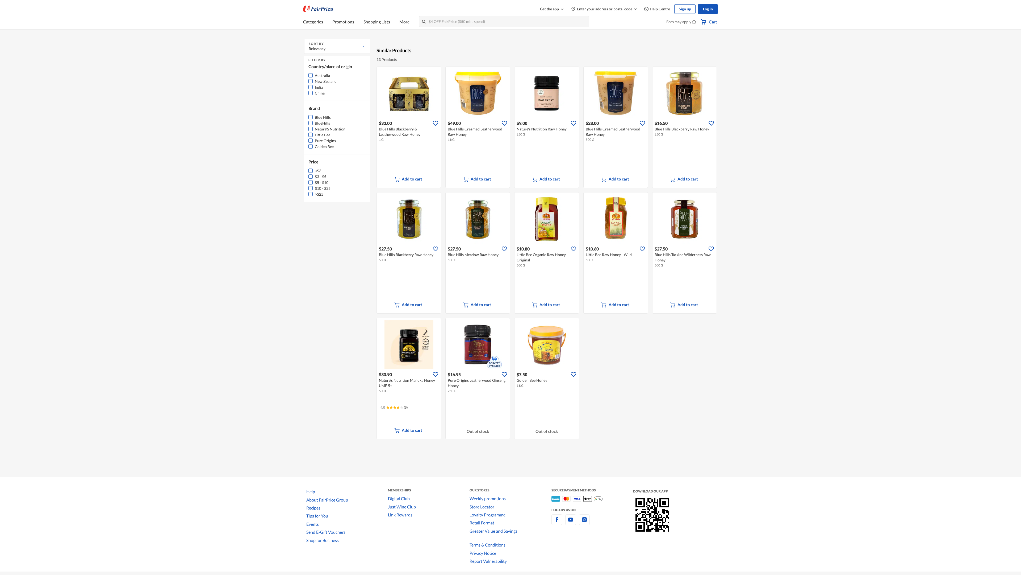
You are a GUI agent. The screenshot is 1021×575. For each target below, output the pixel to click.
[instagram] (584, 522)
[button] (694, 22)
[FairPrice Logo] (318, 9)
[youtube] (570, 522)
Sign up (685, 9)
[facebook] (556, 522)
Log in (708, 9)
